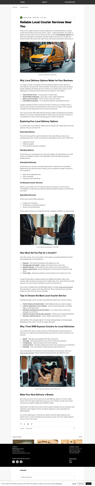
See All (80, 436)
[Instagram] (13, 461)
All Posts (15, 7)
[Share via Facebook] (20, 424)
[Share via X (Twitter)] (24, 424)
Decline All (81, 483)
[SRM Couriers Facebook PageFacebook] (21, 461)
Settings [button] (74, 483)
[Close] (93, 483)
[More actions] (74, 17)
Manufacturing (24, 7)
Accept (88, 483)
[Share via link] (31, 424)
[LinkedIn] (17, 461)
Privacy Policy (58, 483)
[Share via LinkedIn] (28, 424)
